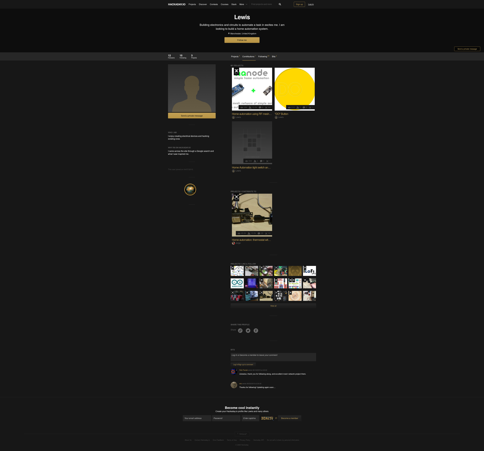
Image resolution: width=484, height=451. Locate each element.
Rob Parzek (243, 370)
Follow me (242, 40)
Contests (214, 4)
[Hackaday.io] (177, 4)
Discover (203, 4)
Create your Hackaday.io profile (230, 411)
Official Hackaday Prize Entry (232, 268)
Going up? (243, 434)
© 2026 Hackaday (242, 445)
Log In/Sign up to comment (243, 364)
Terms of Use (232, 440)
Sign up (299, 4)
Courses (224, 4)
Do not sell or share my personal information (283, 440)
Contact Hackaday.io (202, 440)
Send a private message (467, 49)
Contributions (249, 56)
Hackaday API (258, 440)
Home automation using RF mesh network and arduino (262, 114)
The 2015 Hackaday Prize (236, 71)
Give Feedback (218, 440)
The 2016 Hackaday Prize (236, 197)
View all (273, 305)
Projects (192, 4)
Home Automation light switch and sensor (254, 167)
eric (240, 383)
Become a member (289, 418)
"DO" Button (281, 114)
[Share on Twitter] (248, 329)
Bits (274, 56)
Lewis (238, 117)
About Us (188, 440)
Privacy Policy (245, 440)
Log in (311, 4)
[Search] (279, 4)
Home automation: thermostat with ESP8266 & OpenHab (263, 240)
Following (263, 56)
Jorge (238, 242)
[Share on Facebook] (256, 329)
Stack (233, 4)
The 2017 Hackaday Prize (276, 293)
